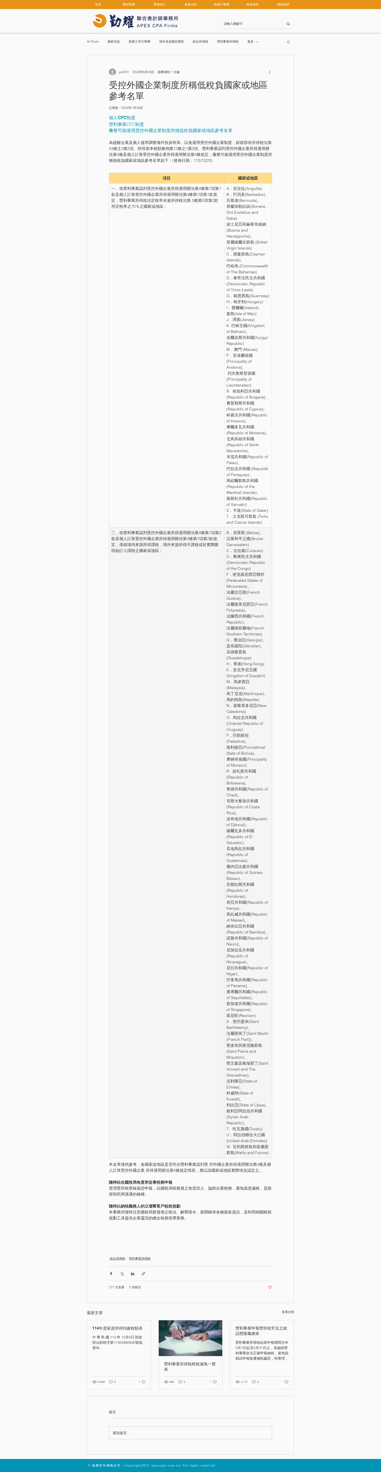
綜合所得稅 (200, 41)
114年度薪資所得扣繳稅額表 (117, 1328)
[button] (129, 4)
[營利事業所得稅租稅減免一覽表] (190, 1338)
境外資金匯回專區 (171, 41)
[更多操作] (269, 72)
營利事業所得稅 (228, 41)
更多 (250, 41)
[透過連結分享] (143, 1274)
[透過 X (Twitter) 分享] (122, 1274)
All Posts (93, 41)
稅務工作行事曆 (139, 41)
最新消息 (114, 41)
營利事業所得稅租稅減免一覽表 (190, 1367)
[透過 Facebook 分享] (111, 1274)
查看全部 (288, 1312)
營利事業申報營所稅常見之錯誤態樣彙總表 (261, 1331)
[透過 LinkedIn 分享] (133, 1274)
